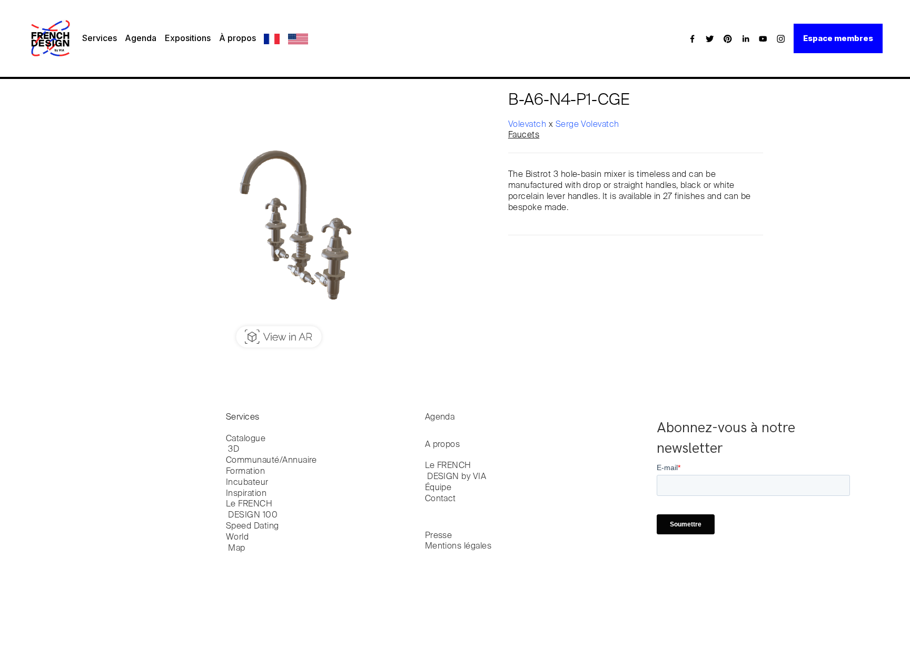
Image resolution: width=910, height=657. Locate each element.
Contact (440, 499)
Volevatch (528, 125)
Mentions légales (458, 546)
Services (99, 38)
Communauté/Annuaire (271, 460)
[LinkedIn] (745, 38)
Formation (245, 471)
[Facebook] (692, 38)
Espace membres (838, 38)
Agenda (140, 38)
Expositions (188, 38)
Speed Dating (252, 526)
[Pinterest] (728, 38)
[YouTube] (763, 38)
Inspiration (246, 494)
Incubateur (247, 483)
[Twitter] (710, 38)
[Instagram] (781, 38)
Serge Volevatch (587, 125)
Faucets (523, 135)
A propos (442, 445)
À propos (237, 38)
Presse (438, 536)
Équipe (438, 488)
